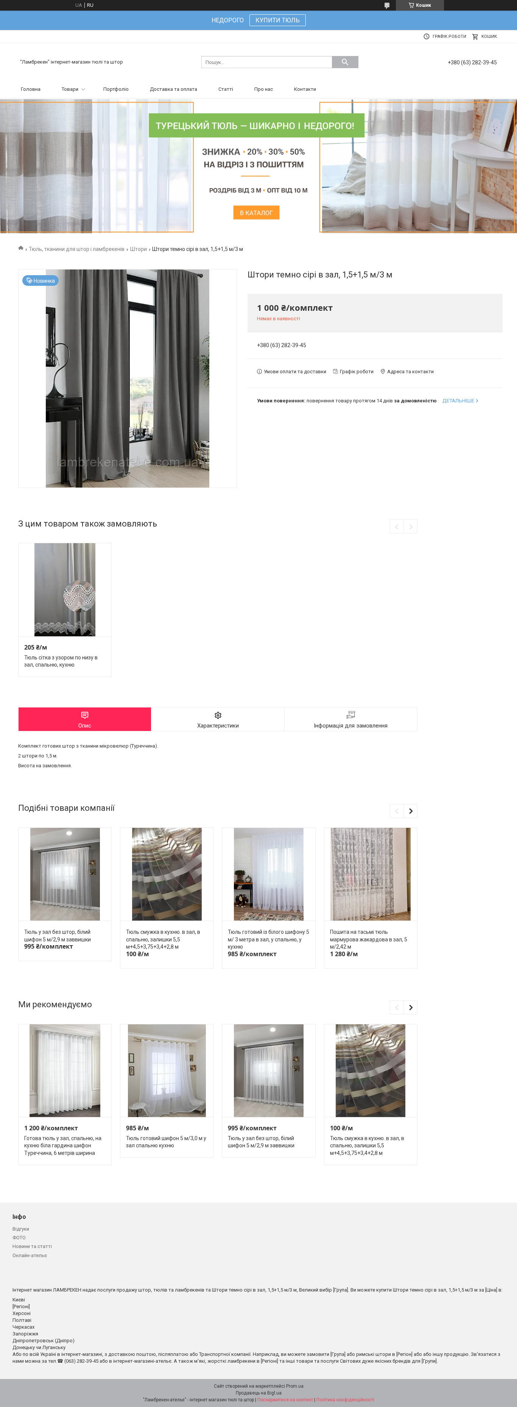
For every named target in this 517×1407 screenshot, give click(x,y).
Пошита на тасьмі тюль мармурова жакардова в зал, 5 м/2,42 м (368, 939)
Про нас (263, 89)
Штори (138, 249)
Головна (30, 89)
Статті (225, 89)
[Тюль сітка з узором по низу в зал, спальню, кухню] (65, 589)
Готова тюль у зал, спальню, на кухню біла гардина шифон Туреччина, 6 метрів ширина (62, 1145)
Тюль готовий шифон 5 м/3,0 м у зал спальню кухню (166, 1142)
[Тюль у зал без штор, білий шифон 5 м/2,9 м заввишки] (65, 874)
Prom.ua (295, 1386)
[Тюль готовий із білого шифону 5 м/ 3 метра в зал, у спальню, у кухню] (268, 874)
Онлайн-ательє (29, 1255)
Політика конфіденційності (345, 1399)
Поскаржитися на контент (285, 1399)
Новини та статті (32, 1246)
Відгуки (20, 1229)
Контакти (305, 89)
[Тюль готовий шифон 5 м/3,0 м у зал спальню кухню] (166, 1070)
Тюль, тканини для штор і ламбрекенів (77, 249)
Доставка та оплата (173, 89)
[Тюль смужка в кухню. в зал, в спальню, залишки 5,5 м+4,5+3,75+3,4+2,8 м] (166, 874)
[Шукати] (345, 62)
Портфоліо (116, 89)
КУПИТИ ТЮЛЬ (277, 20)
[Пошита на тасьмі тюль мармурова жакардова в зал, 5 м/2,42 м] (370, 874)
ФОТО (19, 1237)
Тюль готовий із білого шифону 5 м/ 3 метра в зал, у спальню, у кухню (268, 939)
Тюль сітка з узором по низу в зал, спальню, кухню (61, 661)
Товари (70, 89)
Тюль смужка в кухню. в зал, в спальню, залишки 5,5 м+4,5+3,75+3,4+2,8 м (163, 939)
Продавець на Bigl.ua (259, 1393)
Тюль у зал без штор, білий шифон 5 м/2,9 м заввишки (57, 936)
